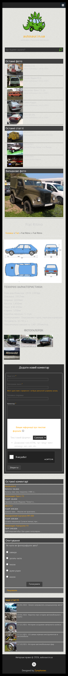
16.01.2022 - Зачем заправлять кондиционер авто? (40, 605)
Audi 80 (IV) (29, 114)
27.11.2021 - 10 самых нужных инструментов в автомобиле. (37, 635)
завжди (13, 552)
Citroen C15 (29, 65)
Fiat (17, 233)
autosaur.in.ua (34, 36)
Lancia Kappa (30, 102)
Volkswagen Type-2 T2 (14, 496)
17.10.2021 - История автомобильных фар (35, 644)
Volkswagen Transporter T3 (16, 526)
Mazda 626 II (10, 486)
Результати (12, 590)
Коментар (11, 404)
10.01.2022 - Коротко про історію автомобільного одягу (39, 616)
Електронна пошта (14, 384)
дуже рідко (15, 570)
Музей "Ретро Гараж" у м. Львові (38, 147)
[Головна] (34, 31)
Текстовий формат (20, 437)
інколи (12, 564)
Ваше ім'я (11, 376)
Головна (9, 233)
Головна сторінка (15, 395)
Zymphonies (40, 670)
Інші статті (12, 600)
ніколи (12, 576)
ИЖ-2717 (9, 506)
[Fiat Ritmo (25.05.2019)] (12, 346)
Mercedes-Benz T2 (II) (34, 90)
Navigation (63, 5)
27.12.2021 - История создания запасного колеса (39, 624)
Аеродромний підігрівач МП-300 (38, 135)
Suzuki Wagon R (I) (32, 78)
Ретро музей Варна (32, 159)
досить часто (15, 558)
